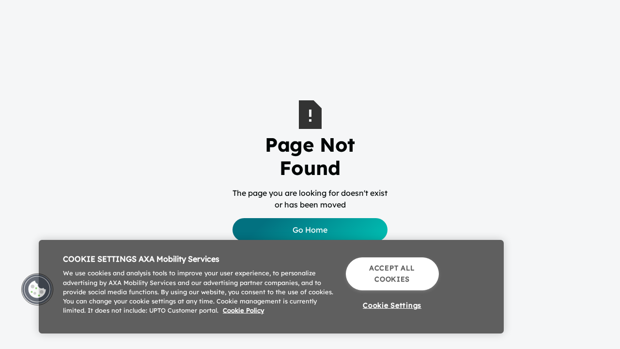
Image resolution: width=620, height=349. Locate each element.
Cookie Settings (392, 305)
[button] (37, 289)
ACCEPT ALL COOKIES (392, 274)
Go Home (310, 230)
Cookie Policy (243, 310)
